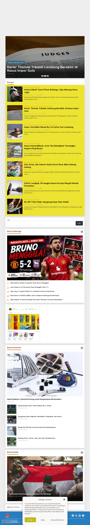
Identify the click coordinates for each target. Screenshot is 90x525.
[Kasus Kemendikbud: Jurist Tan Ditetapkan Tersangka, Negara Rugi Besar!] (42, 155)
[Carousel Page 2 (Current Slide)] (45, 75)
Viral (22, 62)
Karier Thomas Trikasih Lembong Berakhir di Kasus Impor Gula (42, 68)
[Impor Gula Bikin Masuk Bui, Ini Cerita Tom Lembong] (28, 134)
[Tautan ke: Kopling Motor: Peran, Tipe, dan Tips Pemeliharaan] (11, 442)
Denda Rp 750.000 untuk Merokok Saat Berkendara (37, 427)
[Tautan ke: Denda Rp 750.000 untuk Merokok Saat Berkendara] (11, 431)
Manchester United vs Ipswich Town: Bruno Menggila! (29, 283)
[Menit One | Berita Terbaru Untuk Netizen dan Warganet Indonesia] (7, 515)
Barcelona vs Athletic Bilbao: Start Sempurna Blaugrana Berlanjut (34, 295)
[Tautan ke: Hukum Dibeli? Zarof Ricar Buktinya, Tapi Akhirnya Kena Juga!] (14, 94)
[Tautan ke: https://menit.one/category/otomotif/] (82, 348)
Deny (43, 520)
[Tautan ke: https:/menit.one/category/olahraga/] (82, 231)
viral (51, 106)
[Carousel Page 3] (48, 75)
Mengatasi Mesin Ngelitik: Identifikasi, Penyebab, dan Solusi (40, 416)
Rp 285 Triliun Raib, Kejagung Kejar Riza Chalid (46, 202)
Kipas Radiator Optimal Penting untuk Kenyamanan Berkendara (34, 399)
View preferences (57, 520)
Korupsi (31, 87)
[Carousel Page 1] (42, 75)
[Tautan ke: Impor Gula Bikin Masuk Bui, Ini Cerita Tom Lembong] (14, 131)
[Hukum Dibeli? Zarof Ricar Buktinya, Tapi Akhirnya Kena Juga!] (37, 99)
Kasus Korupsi (33, 181)
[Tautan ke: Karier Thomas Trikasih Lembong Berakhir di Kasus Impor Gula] (45, 57)
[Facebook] (72, 515)
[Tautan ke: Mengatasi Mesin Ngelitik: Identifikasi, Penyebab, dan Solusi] (11, 420)
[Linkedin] (83, 515)
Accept (30, 520)
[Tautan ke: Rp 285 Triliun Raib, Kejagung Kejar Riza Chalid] (14, 206)
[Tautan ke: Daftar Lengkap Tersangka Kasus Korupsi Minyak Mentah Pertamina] (14, 187)
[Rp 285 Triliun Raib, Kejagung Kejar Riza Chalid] (33, 209)
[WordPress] (79, 515)
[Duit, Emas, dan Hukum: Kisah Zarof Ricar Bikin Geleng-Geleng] (28, 174)
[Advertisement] (45, 18)
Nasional (16, 62)
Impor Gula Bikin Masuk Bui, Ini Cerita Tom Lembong (48, 127)
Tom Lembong (44, 106)
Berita (10, 62)
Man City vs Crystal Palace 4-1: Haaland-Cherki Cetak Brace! (32, 291)
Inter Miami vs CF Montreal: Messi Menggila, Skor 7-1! (29, 287)
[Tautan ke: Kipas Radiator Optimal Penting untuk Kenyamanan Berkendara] (45, 374)
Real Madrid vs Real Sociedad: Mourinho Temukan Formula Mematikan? (36, 299)
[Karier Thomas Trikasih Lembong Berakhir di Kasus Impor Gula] (37, 118)
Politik (42, 125)
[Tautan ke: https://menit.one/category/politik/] (82, 452)
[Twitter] (76, 515)
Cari (8, 220)
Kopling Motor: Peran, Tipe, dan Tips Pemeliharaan (36, 438)
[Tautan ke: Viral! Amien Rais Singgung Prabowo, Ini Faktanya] (45, 478)
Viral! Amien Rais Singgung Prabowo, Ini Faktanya (30, 494)
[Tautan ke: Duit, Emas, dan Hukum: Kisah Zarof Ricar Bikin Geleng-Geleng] (14, 169)
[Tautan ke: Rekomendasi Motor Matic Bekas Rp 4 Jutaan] (11, 409)
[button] (64, 499)
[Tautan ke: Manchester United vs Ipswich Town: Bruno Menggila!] (45, 257)
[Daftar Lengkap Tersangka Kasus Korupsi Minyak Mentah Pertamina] (33, 193)
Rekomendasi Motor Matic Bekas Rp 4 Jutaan (34, 405)
